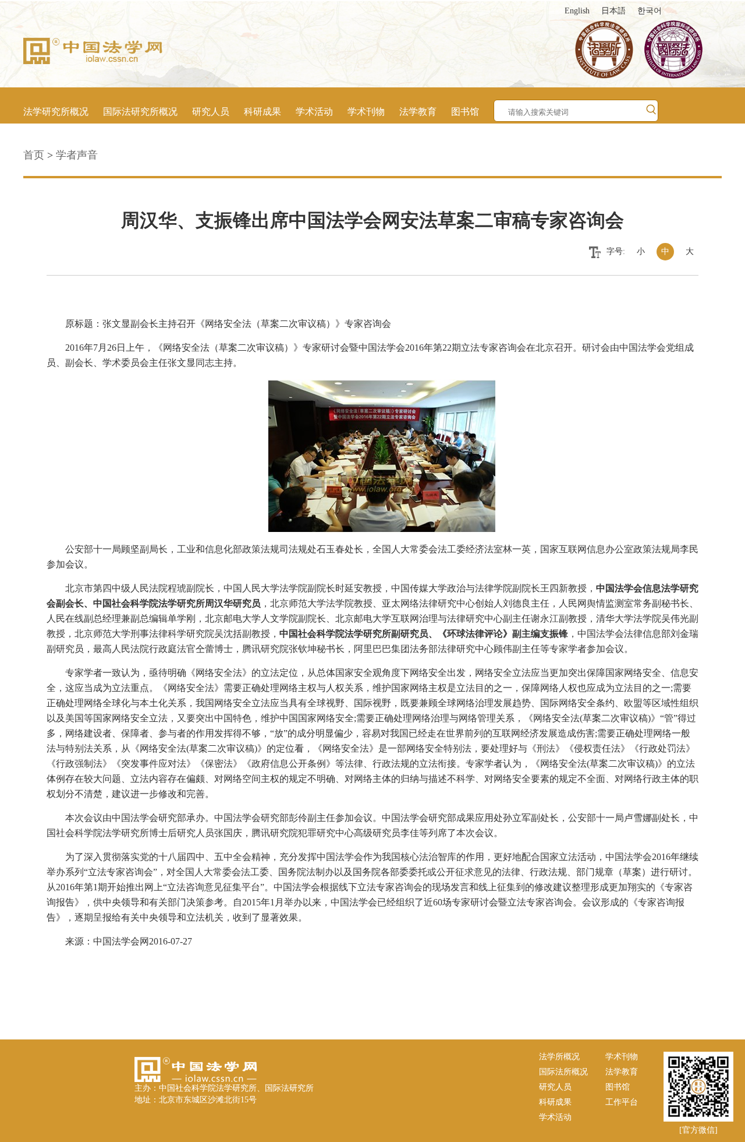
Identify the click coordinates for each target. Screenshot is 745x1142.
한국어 (649, 10)
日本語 (613, 10)
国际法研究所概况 (140, 112)
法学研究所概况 (55, 112)
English (577, 10)
